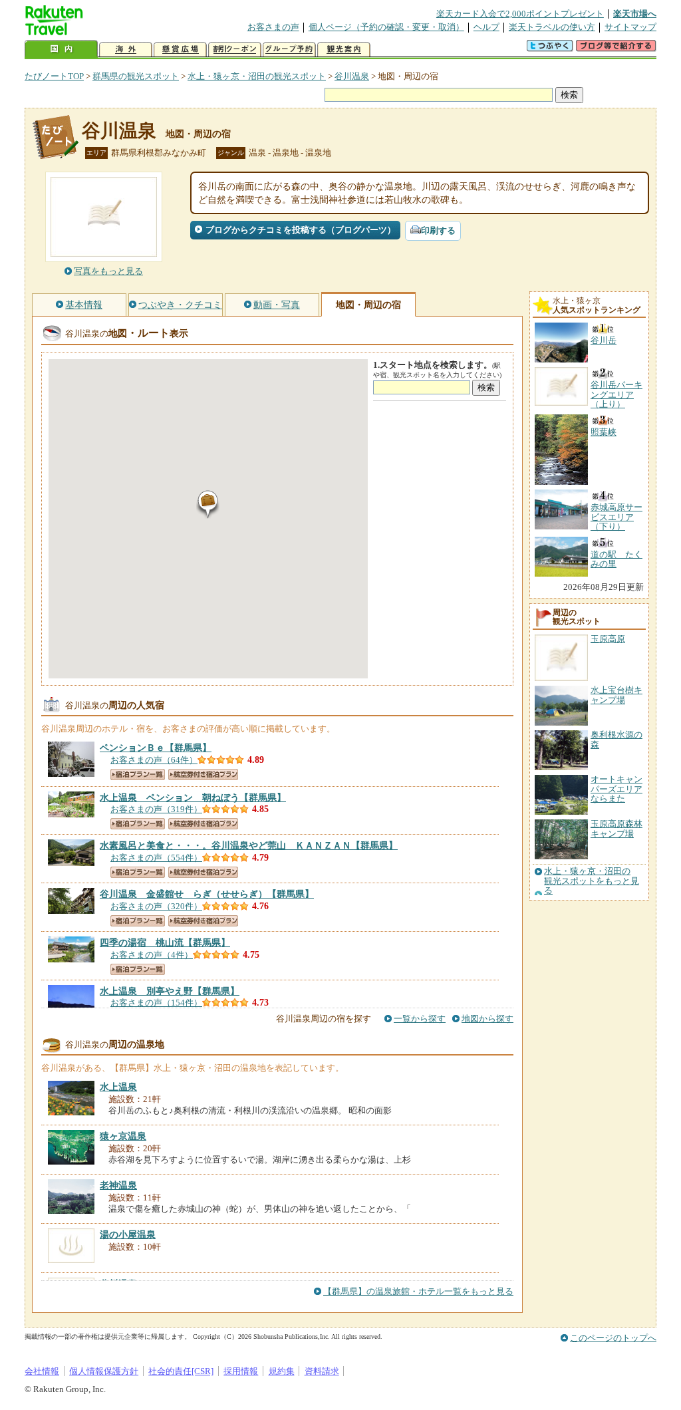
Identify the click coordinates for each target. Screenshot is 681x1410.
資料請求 (322, 1371)
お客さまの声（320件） (156, 906)
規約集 (282, 1371)
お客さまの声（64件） (154, 760)
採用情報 (240, 1371)
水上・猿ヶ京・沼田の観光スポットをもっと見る (591, 881)
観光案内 (343, 49)
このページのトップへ (613, 1338)
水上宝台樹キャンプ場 (616, 694)
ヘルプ (486, 27)
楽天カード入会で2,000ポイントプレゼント (520, 14)
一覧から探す (420, 1019)
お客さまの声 (273, 27)
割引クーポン (234, 49)
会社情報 (42, 1371)
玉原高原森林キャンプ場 (616, 828)
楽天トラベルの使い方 (552, 27)
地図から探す (487, 1019)
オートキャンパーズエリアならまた (616, 788)
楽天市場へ (634, 14)
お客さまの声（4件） (151, 955)
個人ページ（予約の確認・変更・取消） (386, 27)
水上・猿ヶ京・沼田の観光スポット (257, 76)
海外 (125, 49)
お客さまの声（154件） (156, 1003)
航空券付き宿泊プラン (203, 774)
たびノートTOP (54, 76)
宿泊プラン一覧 (137, 774)
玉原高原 (608, 639)
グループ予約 (289, 49)
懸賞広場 (180, 49)
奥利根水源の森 (616, 739)
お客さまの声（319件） (156, 809)
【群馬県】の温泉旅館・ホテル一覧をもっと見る (418, 1291)
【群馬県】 (155, 747)
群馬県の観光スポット (135, 76)
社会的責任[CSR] (180, 1371)
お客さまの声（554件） (156, 858)
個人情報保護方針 (103, 1371)
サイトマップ (630, 27)
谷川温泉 (352, 76)
